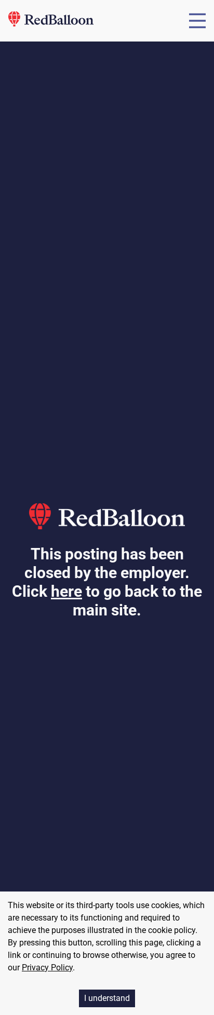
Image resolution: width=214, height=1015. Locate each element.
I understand (107, 998)
